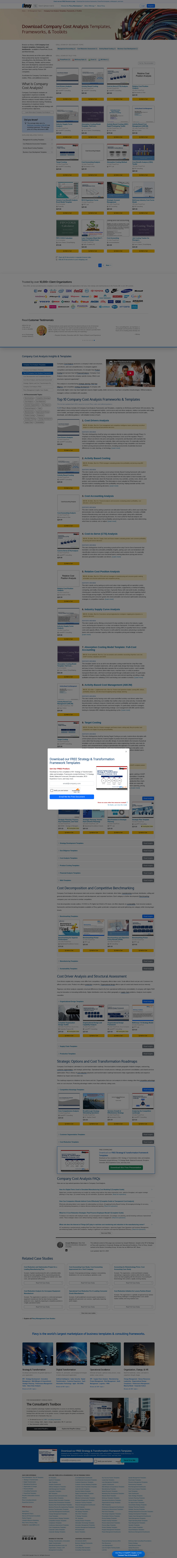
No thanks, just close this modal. (117, 805)
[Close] (126, 751)
